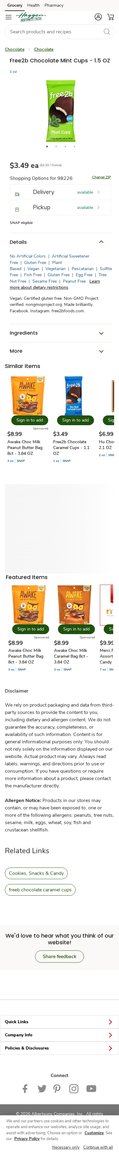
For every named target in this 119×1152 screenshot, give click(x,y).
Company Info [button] (18, 1035)
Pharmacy (54, 5)
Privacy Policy (27, 1139)
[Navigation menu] (8, 17)
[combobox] (59, 31)
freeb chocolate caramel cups (40, 889)
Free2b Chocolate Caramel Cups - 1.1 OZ (71, 447)
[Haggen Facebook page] (26, 1088)
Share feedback (59, 956)
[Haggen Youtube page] (91, 1088)
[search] (107, 31)
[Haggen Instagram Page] (74, 1088)
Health (33, 5)
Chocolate (14, 49)
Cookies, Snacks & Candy (36, 873)
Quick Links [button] (16, 1022)
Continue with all (98, 1147)
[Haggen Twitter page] (41, 1088)
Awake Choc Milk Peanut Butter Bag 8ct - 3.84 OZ (24, 447)
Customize (94, 1133)
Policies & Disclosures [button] (27, 1048)
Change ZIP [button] (101, 177)
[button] (98, 17)
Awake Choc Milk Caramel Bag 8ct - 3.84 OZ (71, 656)
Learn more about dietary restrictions (55, 284)
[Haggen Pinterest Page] (57, 1088)
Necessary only (66, 1147)
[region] (59, 1133)
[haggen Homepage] (31, 17)
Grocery (14, 5)
